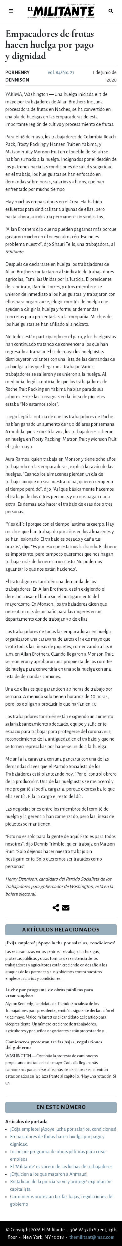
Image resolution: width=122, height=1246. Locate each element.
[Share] (56, 908)
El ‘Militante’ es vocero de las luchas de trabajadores (61, 1166)
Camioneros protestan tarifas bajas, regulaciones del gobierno (53, 1044)
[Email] (65, 908)
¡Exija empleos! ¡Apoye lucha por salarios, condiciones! (60, 943)
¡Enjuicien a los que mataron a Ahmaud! (48, 1174)
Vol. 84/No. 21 (61, 72)
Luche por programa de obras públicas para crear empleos (49, 992)
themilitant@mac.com (91, 1237)
